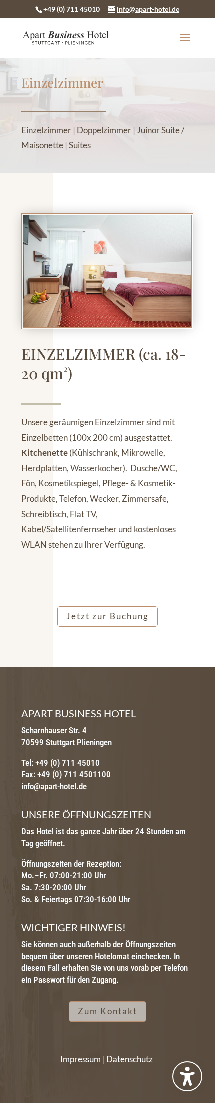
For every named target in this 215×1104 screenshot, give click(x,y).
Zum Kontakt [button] (108, 1011)
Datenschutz (130, 1059)
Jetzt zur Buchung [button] (107, 616)
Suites (80, 145)
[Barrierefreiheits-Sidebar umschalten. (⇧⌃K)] (187, 1077)
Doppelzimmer (104, 130)
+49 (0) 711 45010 (72, 9)
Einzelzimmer (47, 130)
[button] (186, 44)
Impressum (80, 1059)
